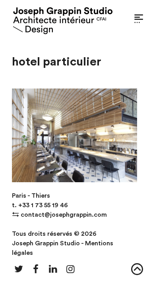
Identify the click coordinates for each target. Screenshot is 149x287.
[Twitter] (18, 269)
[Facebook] (36, 269)
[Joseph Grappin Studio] (63, 21)
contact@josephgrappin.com (64, 215)
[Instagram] (70, 269)
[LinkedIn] (53, 269)
